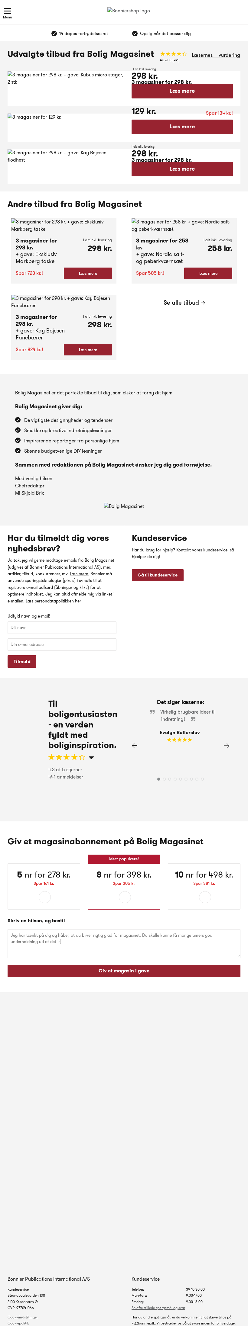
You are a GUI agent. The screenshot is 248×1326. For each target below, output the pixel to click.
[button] (226, 745)
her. (78, 601)
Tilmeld (22, 661)
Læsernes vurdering (216, 55)
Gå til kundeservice (158, 575)
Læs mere (182, 91)
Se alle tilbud (181, 302)
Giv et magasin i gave (124, 970)
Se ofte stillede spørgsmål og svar (158, 1307)
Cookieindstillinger (23, 1317)
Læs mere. (79, 574)
